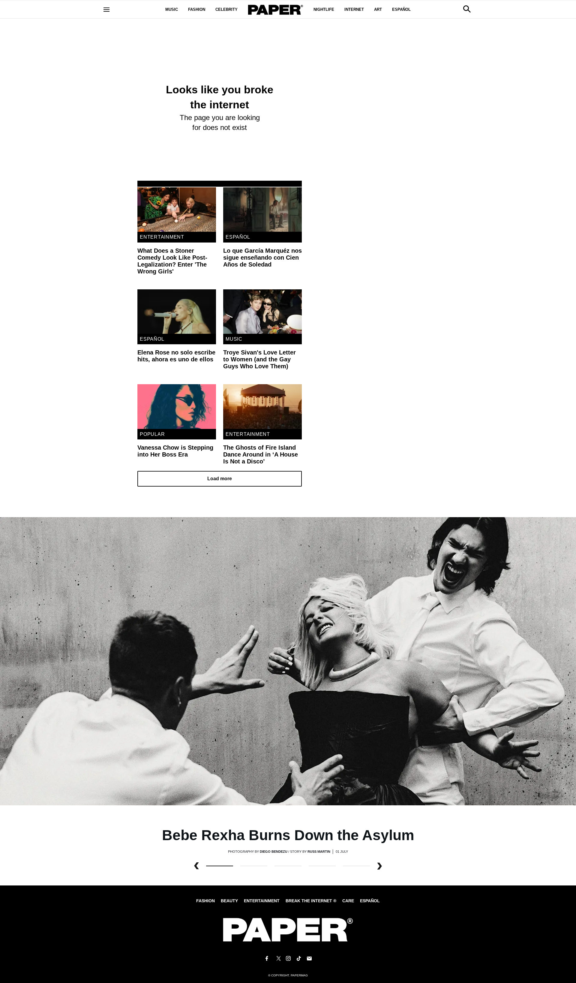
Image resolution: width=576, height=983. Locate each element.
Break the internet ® (311, 900)
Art (378, 9)
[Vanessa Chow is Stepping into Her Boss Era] (176, 406)
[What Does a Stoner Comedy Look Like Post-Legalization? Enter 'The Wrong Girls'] (176, 209)
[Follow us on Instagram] (288, 958)
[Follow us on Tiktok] (298, 958)
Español (401, 9)
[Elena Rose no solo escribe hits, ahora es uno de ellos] (176, 311)
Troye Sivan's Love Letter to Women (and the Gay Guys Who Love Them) (259, 359)
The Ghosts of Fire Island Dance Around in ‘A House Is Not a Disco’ (260, 454)
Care (348, 900)
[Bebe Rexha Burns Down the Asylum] (288, 660)
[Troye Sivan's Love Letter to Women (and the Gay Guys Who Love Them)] (262, 311)
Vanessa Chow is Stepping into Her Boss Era (175, 451)
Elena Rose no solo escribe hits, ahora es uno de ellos (176, 356)
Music (171, 9)
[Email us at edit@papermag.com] (309, 958)
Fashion (196, 9)
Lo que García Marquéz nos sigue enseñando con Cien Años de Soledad (262, 257)
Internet (354, 9)
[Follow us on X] (277, 958)
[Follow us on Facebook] (266, 958)
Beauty (229, 900)
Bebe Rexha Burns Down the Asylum (288, 835)
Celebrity (226, 9)
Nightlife (324, 9)
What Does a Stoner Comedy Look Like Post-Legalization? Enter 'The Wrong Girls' (172, 261)
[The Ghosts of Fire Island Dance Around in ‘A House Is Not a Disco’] (262, 406)
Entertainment (162, 237)
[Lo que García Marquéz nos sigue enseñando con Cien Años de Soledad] (262, 209)
